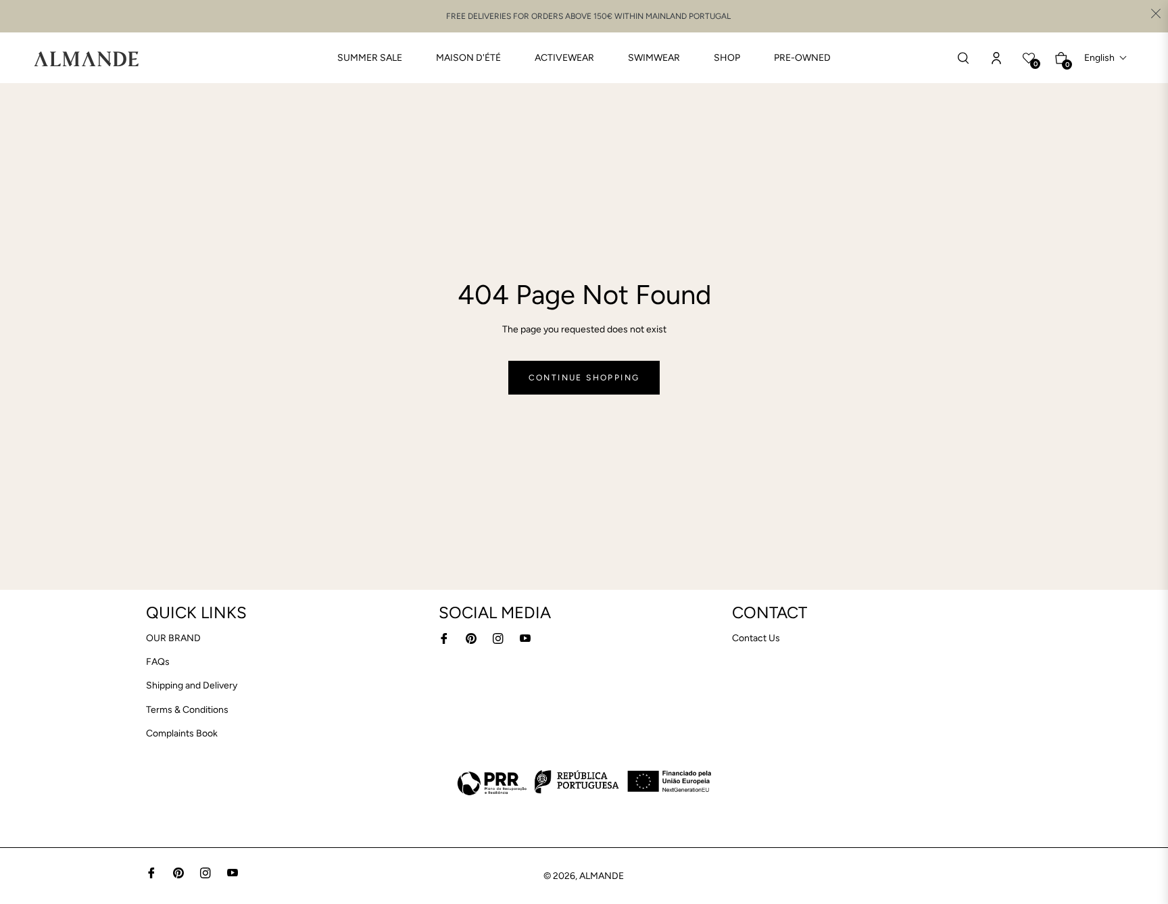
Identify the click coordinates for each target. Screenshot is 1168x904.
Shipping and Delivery (191, 685)
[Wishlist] (996, 58)
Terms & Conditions (187, 709)
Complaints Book (182, 733)
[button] (1105, 58)
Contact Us (756, 638)
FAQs (158, 662)
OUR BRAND (173, 638)
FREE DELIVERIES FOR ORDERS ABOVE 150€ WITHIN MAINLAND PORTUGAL (588, 16)
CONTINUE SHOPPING (584, 377)
